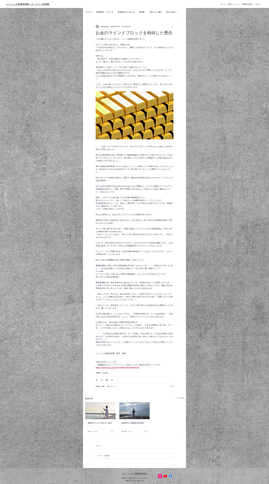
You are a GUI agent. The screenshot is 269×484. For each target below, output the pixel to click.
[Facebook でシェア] (97, 380)
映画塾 (142, 12)
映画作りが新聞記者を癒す (133, 423)
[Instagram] (160, 476)
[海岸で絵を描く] (100, 410)
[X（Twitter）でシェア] (102, 380)
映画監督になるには (126, 12)
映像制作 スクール (104, 12)
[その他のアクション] (172, 26)
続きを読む (171, 12)
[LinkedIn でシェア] (107, 380)
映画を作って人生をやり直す (100, 423)
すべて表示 (180, 398)
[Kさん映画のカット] (134, 410)
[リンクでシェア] (112, 380)
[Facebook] (170, 476)
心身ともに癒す (155, 12)
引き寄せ (105, 373)
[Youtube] (165, 476)
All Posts (88, 12)
